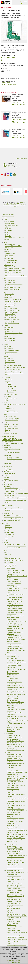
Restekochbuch (11, 925)
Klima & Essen (9, 358)
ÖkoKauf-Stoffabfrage (13, 452)
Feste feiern (8, 297)
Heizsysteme (9, 255)
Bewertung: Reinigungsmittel (15, 890)
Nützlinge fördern (10, 338)
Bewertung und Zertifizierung (12, 449)
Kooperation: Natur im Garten (15, 605)
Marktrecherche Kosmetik (14, 612)
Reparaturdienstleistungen (11, 480)
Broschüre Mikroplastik (18, 129)
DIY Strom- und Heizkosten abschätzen (16, 276)
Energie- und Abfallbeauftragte (15, 896)
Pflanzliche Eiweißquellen (12, 319)
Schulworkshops (8, 513)
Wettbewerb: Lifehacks (13, 820)
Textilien (6, 403)
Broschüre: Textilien (12, 579)
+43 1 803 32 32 (5, 83)
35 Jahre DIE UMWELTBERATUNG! (15, 544)
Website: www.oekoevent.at (15, 645)
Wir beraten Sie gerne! (8, 214)
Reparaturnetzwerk (12, 705)
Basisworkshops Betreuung (14, 878)
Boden (7, 329)
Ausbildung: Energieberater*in (15, 737)
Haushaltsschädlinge (11, 426)
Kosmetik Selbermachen (12, 350)
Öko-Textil (8, 463)
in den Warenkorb (8, 57)
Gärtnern (6, 325)
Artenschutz (8, 379)
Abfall (5, 219)
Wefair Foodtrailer (12, 827)
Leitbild (7, 529)
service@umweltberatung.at (8, 84)
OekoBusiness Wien (9, 473)
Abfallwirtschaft (8, 441)
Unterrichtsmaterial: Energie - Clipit (17, 785)
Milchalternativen (10, 314)
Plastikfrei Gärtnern (10, 340)
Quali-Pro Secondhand (13, 921)
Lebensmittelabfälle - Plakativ (15, 691)
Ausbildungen (9, 733)
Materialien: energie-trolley (14, 742)
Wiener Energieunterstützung (15, 727)
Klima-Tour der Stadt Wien (14, 769)
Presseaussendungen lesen (12, 558)
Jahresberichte (9, 534)
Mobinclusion (11, 693)
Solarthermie (9, 258)
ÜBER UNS (5, 523)
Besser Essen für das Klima (14, 883)
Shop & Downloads (7, 7)
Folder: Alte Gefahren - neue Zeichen (17, 588)
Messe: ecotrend (11, 623)
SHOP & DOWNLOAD (8, 436)
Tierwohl (6, 414)
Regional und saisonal (11, 315)
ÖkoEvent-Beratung (12, 700)
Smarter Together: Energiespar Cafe (17, 776)
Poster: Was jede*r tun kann (14, 635)
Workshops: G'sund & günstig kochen (17, 834)
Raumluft (6, 477)
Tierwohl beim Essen (11, 416)
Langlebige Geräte (12, 689)
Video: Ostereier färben (13, 641)
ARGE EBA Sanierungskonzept (15, 660)
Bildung (7, 752)
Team (5, 540)
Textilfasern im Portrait (11, 412)
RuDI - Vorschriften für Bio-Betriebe (17, 916)
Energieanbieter (9, 286)
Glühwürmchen (11, 386)
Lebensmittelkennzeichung (12, 310)
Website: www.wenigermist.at (15, 818)
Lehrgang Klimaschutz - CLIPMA (16, 746)
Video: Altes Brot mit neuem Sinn (16, 639)
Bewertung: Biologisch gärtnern (16, 887)
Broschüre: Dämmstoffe (14, 581)
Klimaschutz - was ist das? (12, 369)
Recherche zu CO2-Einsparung (15, 862)
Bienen (9, 384)
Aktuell (6, 218)
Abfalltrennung (9, 221)
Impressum (10, 203)
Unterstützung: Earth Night (14, 703)
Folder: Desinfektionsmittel (14, 597)
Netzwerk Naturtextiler (13, 908)
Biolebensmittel (9, 294)
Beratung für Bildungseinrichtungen (13, 517)
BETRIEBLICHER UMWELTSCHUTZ (12, 440)
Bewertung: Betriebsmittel (14, 885)
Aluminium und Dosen (11, 225)
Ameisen (9, 383)
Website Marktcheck (13, 646)
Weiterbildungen (8, 486)
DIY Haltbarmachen (10, 267)
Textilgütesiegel (9, 408)
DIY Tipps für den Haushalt (12, 274)
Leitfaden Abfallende (13, 606)
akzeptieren (14, 958)
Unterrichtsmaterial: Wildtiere (15, 809)
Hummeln (10, 388)
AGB (21, 204)
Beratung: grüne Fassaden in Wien (16, 662)
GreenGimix (8, 455)
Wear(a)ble (10, 816)
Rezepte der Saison (10, 317)
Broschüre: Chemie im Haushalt (15, 570)
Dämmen (8, 249)
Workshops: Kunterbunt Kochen (16, 836)
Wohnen (6, 422)
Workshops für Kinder (13, 832)
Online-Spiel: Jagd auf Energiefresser (17, 772)
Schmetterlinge (11, 390)
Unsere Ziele (8, 527)
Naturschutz (7, 377)
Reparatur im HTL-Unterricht (15, 771)
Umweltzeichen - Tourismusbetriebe (17, 939)
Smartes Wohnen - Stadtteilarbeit (16, 716)
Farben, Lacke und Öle (11, 424)
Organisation (7, 525)
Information (8, 567)
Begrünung (7, 445)
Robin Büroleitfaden (12, 923)
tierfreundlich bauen (11, 398)
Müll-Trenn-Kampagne (13, 903)
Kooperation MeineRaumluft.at (15, 687)
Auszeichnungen (10, 536)
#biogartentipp (9, 327)
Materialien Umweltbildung (11, 507)
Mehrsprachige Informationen (12, 520)
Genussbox (10, 897)
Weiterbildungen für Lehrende (12, 515)
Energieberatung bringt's (14, 665)
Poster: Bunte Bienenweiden (15, 628)
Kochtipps (8, 306)
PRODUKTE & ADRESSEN (9, 438)
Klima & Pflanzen (10, 364)
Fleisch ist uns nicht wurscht (13, 299)
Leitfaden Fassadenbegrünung (15, 610)
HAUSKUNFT (10, 680)
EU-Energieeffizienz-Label (12, 287)
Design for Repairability (13, 758)
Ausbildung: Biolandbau (13, 735)
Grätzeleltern (10, 748)
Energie (6, 278)
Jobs (24, 204)
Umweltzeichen (8, 482)
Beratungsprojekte (10, 655)
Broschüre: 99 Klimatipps (14, 587)
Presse (11, 206)
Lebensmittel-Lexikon (11, 312)
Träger (7, 530)
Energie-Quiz (10, 676)
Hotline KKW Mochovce (14, 684)
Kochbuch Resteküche (13, 603)
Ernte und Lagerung (10, 296)
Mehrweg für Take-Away (14, 901)
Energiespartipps (10, 280)
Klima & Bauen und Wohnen (13, 365)
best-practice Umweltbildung (12, 519)
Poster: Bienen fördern (13, 626)
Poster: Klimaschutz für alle (14, 637)
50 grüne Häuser (11, 846)
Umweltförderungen (9, 484)
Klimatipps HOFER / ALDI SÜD (15, 685)
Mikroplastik (8, 230)
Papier (7, 232)
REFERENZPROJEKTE (10, 565)
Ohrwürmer (10, 392)
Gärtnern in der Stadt (11, 335)
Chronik (6, 542)
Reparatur (8, 239)
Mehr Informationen (14, 962)
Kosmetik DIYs (9, 348)
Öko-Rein (8, 451)
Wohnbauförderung (10, 262)
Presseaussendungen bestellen (14, 560)
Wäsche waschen (10, 410)
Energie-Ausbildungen (11, 488)
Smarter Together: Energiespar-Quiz (17, 778)
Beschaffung (7, 447)
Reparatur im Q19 (12, 707)
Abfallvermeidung (10, 223)
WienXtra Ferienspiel (13, 825)
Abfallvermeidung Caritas (14, 876)
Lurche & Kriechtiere (11, 394)
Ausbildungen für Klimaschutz (13, 371)
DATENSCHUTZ (17, 203)
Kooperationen (9, 532)
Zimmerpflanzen (10, 342)
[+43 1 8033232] (21, 3)
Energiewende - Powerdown (15, 894)
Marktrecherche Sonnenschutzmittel (17, 621)
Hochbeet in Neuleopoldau (14, 682)
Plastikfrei (8, 236)
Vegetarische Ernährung (12, 323)
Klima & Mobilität (10, 362)
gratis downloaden (9, 60)
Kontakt (16, 206)
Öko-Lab (9, 910)
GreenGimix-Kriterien (13, 457)
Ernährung (6, 468)
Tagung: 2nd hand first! (13, 780)
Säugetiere (8, 396)
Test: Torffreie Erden (12, 866)
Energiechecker (11, 667)
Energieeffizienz (8, 470)
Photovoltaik (9, 257)
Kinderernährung (10, 305)
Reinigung (6, 479)
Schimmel (8, 432)
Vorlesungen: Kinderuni (13, 814)
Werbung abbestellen (11, 433)
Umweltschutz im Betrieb (12, 870)
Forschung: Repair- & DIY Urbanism (17, 855)
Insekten (7, 381)
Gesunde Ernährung (10, 303)
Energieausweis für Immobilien (13, 284)
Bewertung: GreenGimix (13, 888)
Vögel (7, 400)
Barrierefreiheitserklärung (11, 204)
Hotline (7, 552)
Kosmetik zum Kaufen (11, 352)
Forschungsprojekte (11, 844)
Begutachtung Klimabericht (14, 848)
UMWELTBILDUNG (7, 505)
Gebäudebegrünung (11, 253)
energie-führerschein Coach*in (15, 741)
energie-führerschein (13, 739)
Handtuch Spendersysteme (14, 899)
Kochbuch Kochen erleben (14, 601)
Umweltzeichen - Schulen (14, 936)
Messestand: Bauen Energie (14, 625)
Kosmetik (6, 344)
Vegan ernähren (9, 321)
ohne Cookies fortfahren (14, 960)
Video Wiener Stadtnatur (14, 812)
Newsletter (8, 554)
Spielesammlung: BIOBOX (14, 774)
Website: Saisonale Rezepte (14, 648)
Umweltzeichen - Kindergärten (15, 937)
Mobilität (6, 471)
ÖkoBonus (10, 912)
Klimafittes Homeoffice (11, 428)
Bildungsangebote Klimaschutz (15, 756)
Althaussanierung (10, 244)
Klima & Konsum (9, 360)
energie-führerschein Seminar (13, 499)
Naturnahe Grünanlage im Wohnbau (17, 694)
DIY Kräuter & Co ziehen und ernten (15, 268)
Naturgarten (8, 336)
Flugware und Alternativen (12, 301)
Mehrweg (8, 228)
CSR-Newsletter (8, 466)
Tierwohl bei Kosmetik (11, 420)
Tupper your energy (12, 718)
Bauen (5, 242)
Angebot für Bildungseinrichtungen (13, 443)
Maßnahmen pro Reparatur (14, 860)
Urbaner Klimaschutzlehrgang (15, 750)
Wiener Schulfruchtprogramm (15, 829)
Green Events (7, 475)
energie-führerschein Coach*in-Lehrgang (16, 497)
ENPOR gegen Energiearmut (15, 851)
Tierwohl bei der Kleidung (12, 418)
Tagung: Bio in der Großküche (15, 781)
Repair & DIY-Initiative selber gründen (15, 238)
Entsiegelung (9, 331)
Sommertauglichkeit (11, 260)
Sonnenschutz (9, 354)
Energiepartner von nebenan (15, 744)
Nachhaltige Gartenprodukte (15, 905)
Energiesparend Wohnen (14, 853)
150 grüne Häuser (12, 658)
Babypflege (8, 346)
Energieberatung (10, 282)
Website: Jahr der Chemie (14, 643)
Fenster (7, 251)
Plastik (7, 234)
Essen (5, 292)
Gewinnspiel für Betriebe (14, 548)
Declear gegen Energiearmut (15, 849)
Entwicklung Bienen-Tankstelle (15, 763)
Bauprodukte (9, 247)
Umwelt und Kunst (12, 783)
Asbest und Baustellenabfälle (13, 246)
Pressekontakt (9, 562)
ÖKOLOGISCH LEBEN (8, 216)
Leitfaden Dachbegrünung (14, 608)
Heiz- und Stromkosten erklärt (13, 289)
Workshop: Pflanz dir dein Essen (16, 838)
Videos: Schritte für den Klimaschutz (15, 367)
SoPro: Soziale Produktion (14, 927)
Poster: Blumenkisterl (13, 630)
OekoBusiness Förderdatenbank (16, 914)
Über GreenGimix (12, 461)
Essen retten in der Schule (14, 765)
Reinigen (7, 430)
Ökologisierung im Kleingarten (15, 702)
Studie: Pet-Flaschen (13, 864)
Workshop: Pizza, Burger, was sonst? (17, 830)
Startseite (21, 202)
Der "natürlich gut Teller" (14, 892)
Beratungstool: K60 (12, 664)
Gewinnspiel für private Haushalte (16, 546)
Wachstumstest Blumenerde (15, 868)
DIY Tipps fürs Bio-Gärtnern (13, 272)
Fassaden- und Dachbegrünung (14, 333)
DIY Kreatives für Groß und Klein (14, 270)
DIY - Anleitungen (8, 265)
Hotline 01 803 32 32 (13, 656)
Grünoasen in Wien (12, 678)
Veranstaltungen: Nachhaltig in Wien (17, 810)
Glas (6, 227)
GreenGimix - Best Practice (14, 459)
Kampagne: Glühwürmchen (14, 599)
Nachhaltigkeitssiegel (13, 907)
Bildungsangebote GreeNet (14, 754)
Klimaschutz (7, 356)
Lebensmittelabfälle (11, 308)
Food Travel (10, 767)
